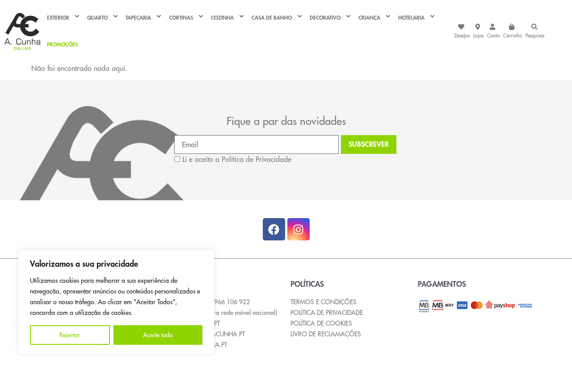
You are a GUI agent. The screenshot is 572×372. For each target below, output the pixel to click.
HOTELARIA (411, 18)
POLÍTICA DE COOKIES (321, 323)
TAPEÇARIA (138, 18)
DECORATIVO (325, 18)
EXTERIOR (58, 18)
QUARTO (97, 18)
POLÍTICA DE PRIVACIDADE (326, 313)
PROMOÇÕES (62, 45)
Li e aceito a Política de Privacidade (236, 159)
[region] (116, 302)
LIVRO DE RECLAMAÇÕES (325, 334)
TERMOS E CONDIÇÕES (323, 302)
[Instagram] (298, 229)
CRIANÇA (369, 18)
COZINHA (222, 18)
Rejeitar (69, 335)
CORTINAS (181, 18)
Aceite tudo (158, 335)
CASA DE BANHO (272, 18)
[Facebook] (274, 229)
